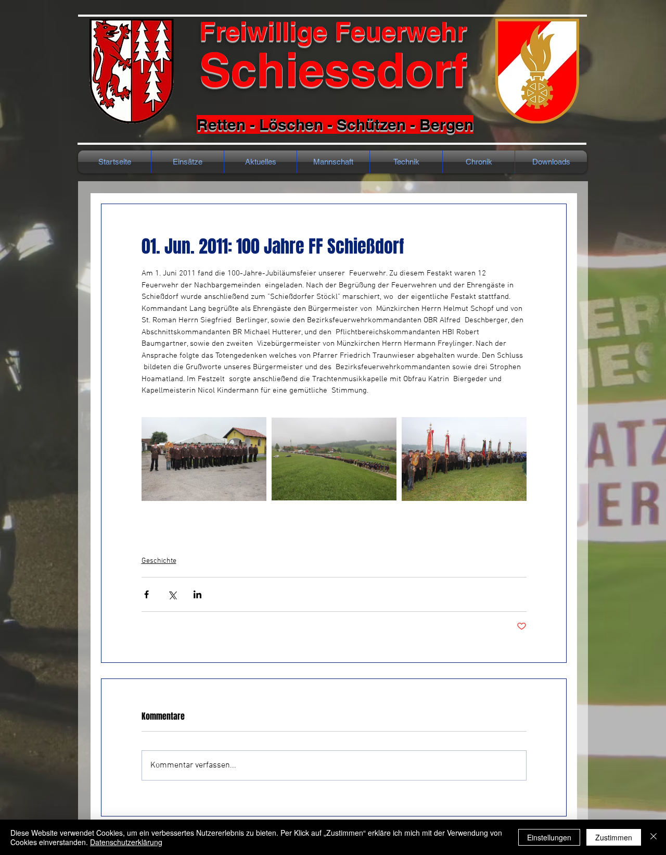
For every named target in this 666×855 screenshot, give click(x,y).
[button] (479, 161)
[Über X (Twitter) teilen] (172, 594)
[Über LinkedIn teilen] (197, 594)
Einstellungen (549, 837)
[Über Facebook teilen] (146, 594)
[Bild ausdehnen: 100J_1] (204, 459)
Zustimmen (613, 837)
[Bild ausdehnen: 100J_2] (334, 459)
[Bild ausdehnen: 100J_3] (464, 459)
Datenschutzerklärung (126, 842)
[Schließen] (653, 837)
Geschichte (159, 561)
